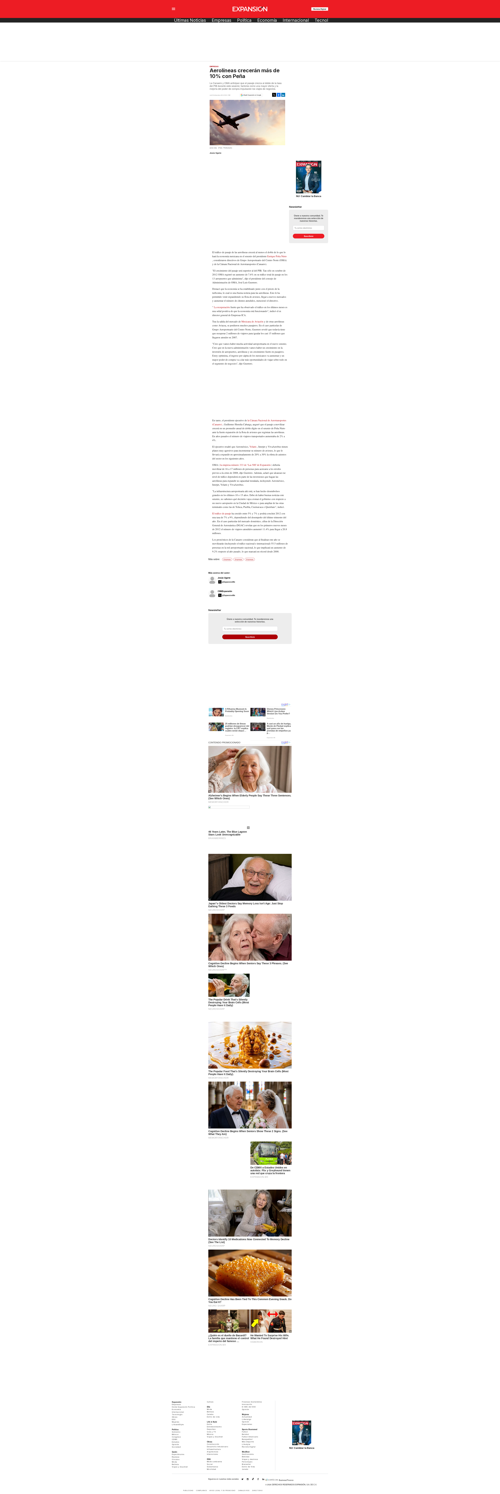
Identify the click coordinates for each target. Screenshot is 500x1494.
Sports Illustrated (249, 1429)
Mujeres (175, 1422)
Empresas (221, 20)
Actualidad (247, 1417)
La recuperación (222, 307)
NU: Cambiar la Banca (308, 196)
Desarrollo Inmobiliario (217, 1447)
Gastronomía (248, 1454)
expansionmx (244, 1479)
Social (210, 1464)
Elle (208, 1406)
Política (244, 20)
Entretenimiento (214, 1427)
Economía (267, 20)
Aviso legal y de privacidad (222, 1490)
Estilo (209, 1424)
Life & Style (212, 1421)
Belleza (175, 1464)
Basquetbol (247, 1439)
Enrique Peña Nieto (277, 256)
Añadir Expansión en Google (252, 95)
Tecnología (326, 20)
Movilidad (211, 1469)
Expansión (176, 1402)
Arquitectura (212, 1452)
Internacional (296, 20)
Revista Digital (319, 9)
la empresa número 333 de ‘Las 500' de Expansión (245, 464)
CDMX (174, 1439)
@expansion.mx (253, 1479)
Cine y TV (211, 1432)
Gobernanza (212, 1467)
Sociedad (176, 1447)
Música (210, 1434)
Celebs (210, 1414)
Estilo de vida (213, 1417)
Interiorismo (212, 1454)
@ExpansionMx (228, 582)
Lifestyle (246, 1444)
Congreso (176, 1437)
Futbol (245, 1432)
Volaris (252, 446)
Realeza (175, 1457)
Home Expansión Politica (183, 1407)
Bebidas (246, 1457)
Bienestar (246, 1464)
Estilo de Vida (248, 1467)
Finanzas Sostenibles (252, 1402)
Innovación (247, 1404)
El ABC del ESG (249, 1407)
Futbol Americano (250, 1437)
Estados (175, 1442)
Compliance (201, 1490)
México (175, 1434)
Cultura (210, 1402)
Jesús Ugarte (224, 577)
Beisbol (245, 1434)
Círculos (176, 1459)
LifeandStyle (178, 1425)
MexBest (246, 1451)
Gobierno (176, 1432)
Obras (174, 1417)
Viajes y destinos (250, 1459)
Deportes (211, 1429)
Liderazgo (246, 1419)
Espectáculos (178, 1454)
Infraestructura (214, 1449)
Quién (174, 1452)
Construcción (213, 1444)
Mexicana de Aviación (252, 321)
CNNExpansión (225, 591)
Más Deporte (248, 1442)
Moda (174, 1462)
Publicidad (188, 1490)
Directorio (257, 1490)
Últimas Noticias (190, 20)
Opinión (175, 1444)
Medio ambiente (214, 1462)
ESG (174, 1419)
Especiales (247, 1424)
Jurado (245, 1469)
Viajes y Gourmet (180, 1467)
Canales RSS (243, 1490)
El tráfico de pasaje (221, 513)
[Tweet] (274, 95)
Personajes (247, 1462)
